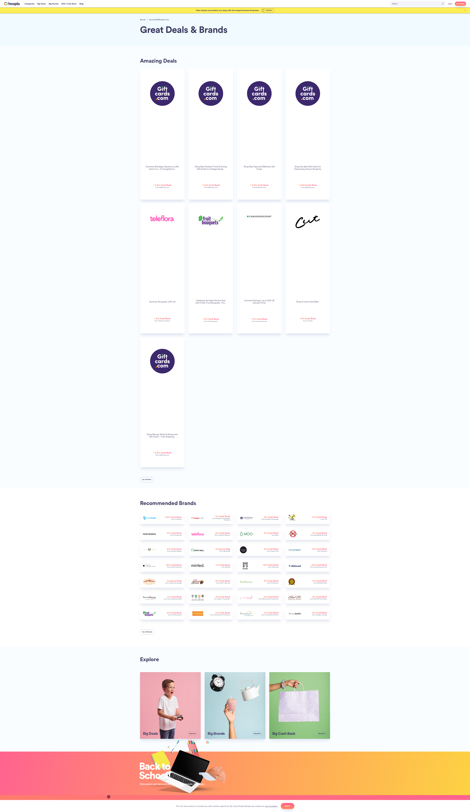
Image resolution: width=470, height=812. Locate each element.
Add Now (268, 10)
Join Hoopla (460, 4)
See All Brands (147, 632)
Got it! (287, 806)
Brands (143, 19)
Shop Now (199, 783)
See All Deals (146, 479)
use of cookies (271, 806)
